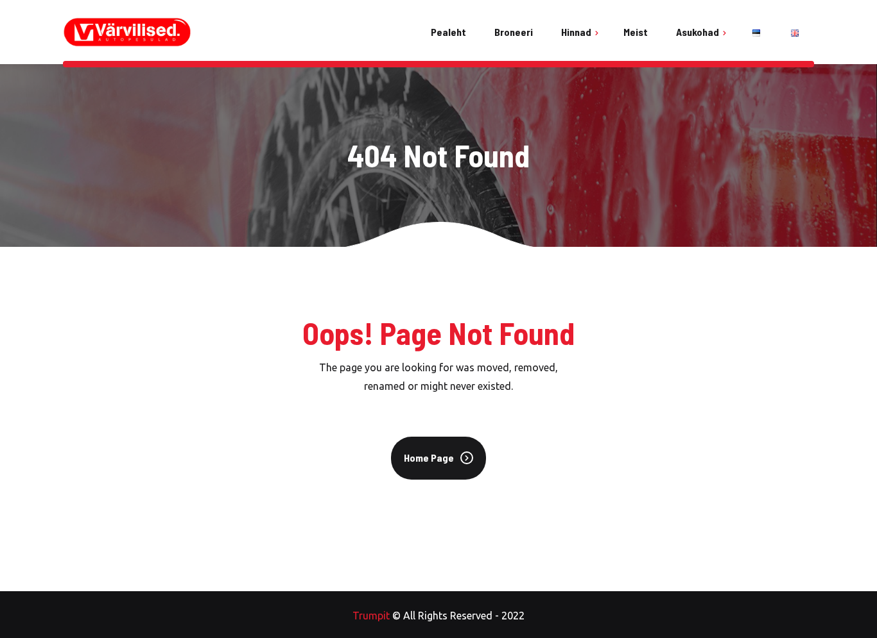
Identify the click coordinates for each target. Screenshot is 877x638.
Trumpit (371, 615)
